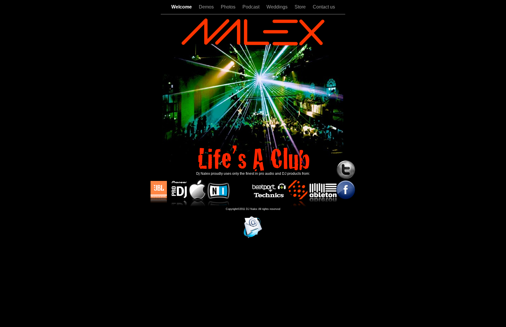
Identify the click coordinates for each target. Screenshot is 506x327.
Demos (207, 6)
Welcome (182, 6)
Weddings (277, 6)
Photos (229, 6)
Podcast (251, 6)
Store (301, 6)
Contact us (324, 6)
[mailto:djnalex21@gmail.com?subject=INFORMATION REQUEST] (253, 237)
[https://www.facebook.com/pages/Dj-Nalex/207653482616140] (345, 198)
